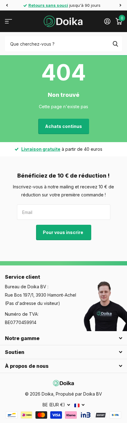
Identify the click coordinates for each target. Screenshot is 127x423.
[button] (7, 5)
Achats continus (63, 126)
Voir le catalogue (8, 21)
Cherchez (115, 43)
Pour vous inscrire (63, 232)
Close (63, 338)
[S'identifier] (107, 21)
